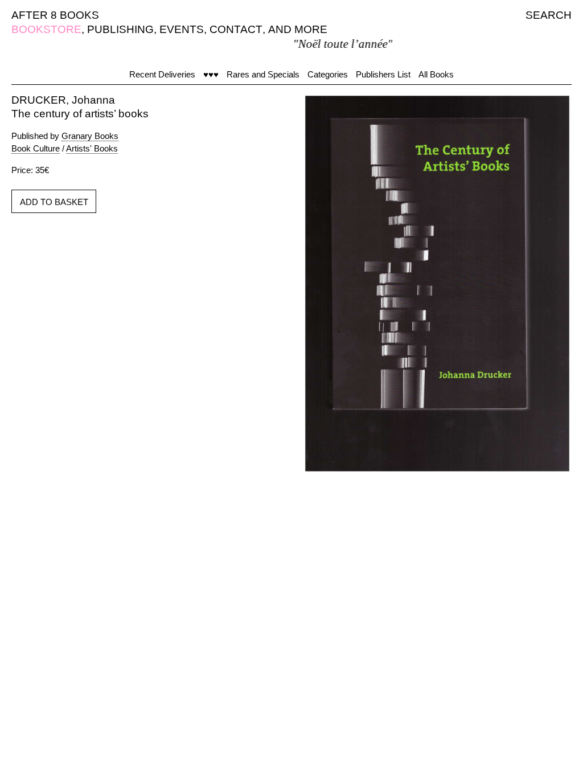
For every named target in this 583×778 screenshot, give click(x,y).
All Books (436, 74)
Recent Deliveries (162, 74)
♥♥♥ (211, 74)
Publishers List (383, 74)
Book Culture (35, 148)
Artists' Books (92, 148)
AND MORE (297, 29)
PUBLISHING (120, 29)
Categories (327, 74)
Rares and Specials (263, 74)
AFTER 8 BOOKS (55, 15)
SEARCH (548, 15)
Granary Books (89, 136)
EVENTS (181, 29)
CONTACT (236, 29)
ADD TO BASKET (54, 202)
